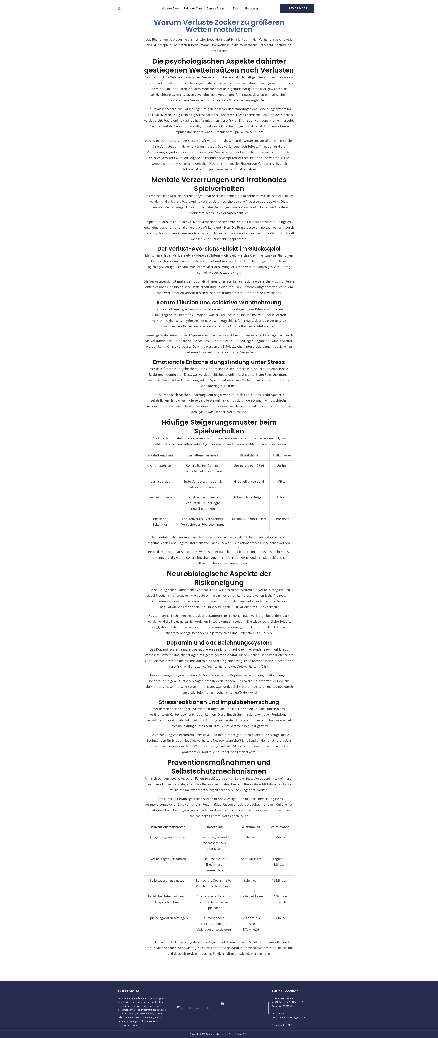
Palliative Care (193, 8)
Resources (252, 8)
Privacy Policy (241, 1034)
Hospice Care (170, 8)
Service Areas (215, 8)
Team (236, 8)
